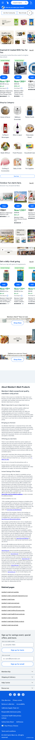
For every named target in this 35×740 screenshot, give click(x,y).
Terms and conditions (9, 731)
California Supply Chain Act (10, 708)
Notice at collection (8, 704)
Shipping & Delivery (8, 677)
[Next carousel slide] (30, 250)
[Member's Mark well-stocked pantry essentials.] (31, 236)
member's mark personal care (10, 603)
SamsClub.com (5, 550)
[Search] (25, 2)
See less (16, 176)
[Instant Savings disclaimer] (7, 88)
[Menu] (3, 2)
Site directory (6, 700)
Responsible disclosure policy (11, 712)
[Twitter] (19, 695)
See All (31, 50)
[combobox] (19, 3)
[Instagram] (14, 695)
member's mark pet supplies (10, 592)
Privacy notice (17, 700)
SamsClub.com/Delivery (22, 538)
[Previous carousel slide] (12, 250)
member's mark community (10, 618)
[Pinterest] (23, 695)
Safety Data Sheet (8, 722)
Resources (5, 688)
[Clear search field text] (23, 3)
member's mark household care (11, 607)
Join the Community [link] (9, 13)
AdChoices (19, 722)
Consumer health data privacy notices (11, 717)
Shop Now (17, 323)
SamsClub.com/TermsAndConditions (11, 519)
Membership (6, 672)
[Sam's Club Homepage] (7, 2)
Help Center (6, 683)
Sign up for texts (17, 650)
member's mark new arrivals (10, 625)
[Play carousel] (3, 250)
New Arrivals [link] (22, 13)
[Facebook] (10, 695)
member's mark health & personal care (13, 614)
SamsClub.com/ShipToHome (14, 509)
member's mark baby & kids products (13, 621)
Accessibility (21, 704)
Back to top (30, 737)
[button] (29, 13)
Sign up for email (17, 664)
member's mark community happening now (15, 596)
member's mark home (8, 599)
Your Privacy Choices (11, 726)
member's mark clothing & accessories (13, 610)
